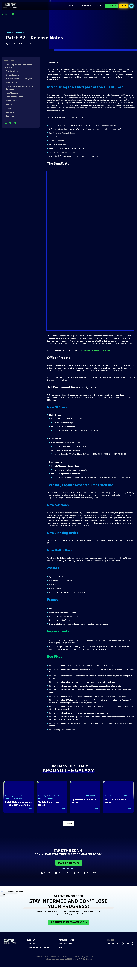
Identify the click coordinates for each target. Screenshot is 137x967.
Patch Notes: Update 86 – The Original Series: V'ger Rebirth (18, 804)
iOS (77, 873)
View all (68, 824)
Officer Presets (12, 75)
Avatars (9, 104)
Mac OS (47, 873)
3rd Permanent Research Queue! (20, 79)
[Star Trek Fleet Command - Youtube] (109, 943)
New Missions (12, 93)
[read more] (30, 809)
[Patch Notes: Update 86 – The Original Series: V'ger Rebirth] (18, 791)
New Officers (11, 83)
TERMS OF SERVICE (66, 940)
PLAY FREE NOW (68, 863)
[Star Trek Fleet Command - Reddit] (6, 123)
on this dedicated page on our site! (95, 350)
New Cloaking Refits (14, 97)
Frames (9, 108)
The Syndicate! (12, 71)
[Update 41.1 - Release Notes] (85, 791)
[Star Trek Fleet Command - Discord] (118, 943)
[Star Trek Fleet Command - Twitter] (10, 123)
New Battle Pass (13, 101)
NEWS (99, 6)
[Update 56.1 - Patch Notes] (52, 791)
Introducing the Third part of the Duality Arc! (18, 66)
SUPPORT (31, 940)
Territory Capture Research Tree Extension (20, 88)
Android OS (92, 873)
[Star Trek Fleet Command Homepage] (9, 941)
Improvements (12, 112)
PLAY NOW (111, 6)
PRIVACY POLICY (33, 944)
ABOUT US (63, 948)
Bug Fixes (10, 116)
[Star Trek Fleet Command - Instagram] (132, 943)
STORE (123, 6)
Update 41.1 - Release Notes (83, 801)
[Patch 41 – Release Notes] (118, 791)
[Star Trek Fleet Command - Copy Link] (19, 123)
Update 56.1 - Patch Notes (49, 803)
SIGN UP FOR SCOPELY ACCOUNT (68, 922)
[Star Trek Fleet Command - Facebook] (15, 123)
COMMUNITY (85, 6)
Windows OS (63, 873)
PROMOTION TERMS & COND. (38, 948)
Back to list (9, 14)
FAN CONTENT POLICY (67, 944)
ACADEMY (70, 6)
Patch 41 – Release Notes (115, 801)
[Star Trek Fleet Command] (10, 5)
